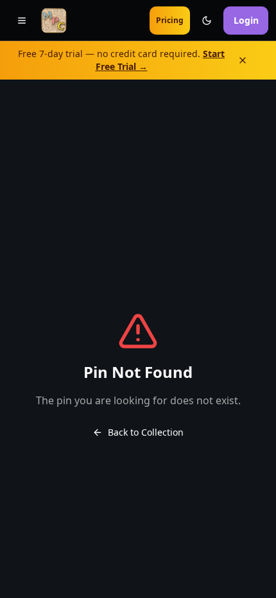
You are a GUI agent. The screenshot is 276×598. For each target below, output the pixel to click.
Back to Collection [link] (146, 432)
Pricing (170, 20)
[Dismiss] (251, 60)
